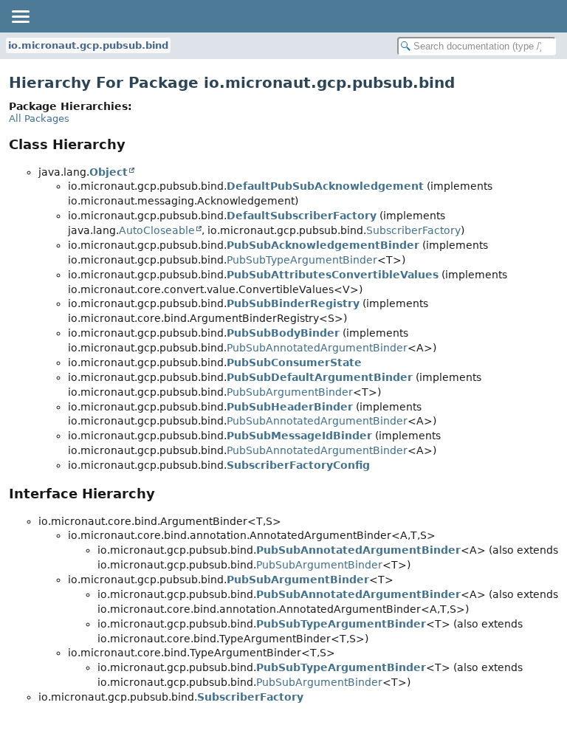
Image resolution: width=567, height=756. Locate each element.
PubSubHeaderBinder (290, 407)
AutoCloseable (157, 230)
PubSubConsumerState (294, 362)
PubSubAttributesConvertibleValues (333, 275)
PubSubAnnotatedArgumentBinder (317, 348)
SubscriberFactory (413, 230)
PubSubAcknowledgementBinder (323, 245)
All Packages (39, 118)
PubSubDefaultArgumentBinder (320, 377)
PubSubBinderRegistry (293, 303)
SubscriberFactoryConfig (298, 465)
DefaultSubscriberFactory (302, 215)
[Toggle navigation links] (19, 16)
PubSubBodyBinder (283, 333)
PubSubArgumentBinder (290, 392)
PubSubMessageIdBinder (299, 435)
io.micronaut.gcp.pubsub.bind (88, 45)
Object (108, 172)
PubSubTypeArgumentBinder (302, 260)
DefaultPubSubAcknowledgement (325, 186)
